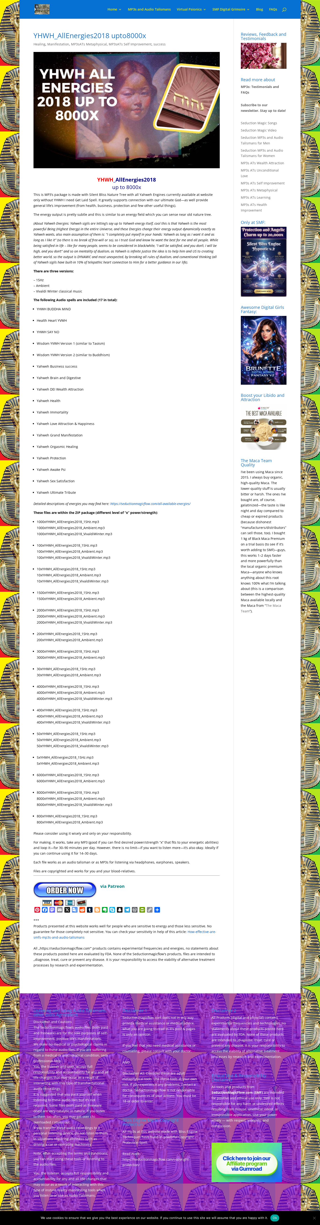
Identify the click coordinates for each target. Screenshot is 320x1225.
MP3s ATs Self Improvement (263, 183)
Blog (259, 9)
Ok (275, 1218)
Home (112, 9)
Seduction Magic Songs (259, 123)
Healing (39, 44)
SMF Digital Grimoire (228, 9)
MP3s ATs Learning (256, 197)
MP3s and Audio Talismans (149, 9)
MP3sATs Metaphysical (89, 44)
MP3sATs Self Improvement (130, 44)
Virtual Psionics (189, 9)
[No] (314, 1218)
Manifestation (58, 44)
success (159, 44)
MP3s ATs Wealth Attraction (262, 163)
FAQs (273, 9)
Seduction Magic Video (258, 130)
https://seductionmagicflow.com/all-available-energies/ (150, 503)
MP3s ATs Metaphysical (259, 190)
